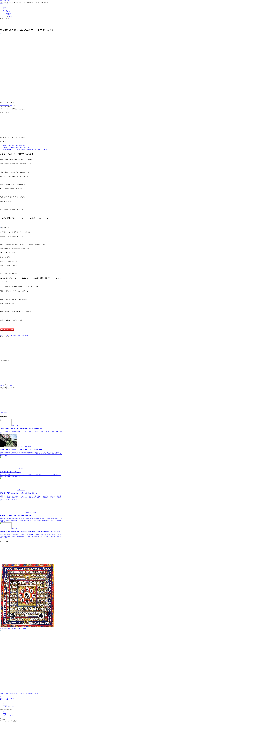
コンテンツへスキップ (6, 0)
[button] (14, 105)
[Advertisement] (31, 23)
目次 (1, 141)
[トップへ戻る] (0, 718)
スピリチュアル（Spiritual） (7, 335)
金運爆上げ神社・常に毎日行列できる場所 (14, 145)
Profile (4, 703)
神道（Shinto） (25, 335)
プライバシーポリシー (8, 706)
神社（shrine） (18, 335)
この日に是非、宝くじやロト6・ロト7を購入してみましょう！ (19, 147)
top (3, 702)
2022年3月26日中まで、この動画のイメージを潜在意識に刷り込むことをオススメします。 (26, 149)
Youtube (5, 705)
